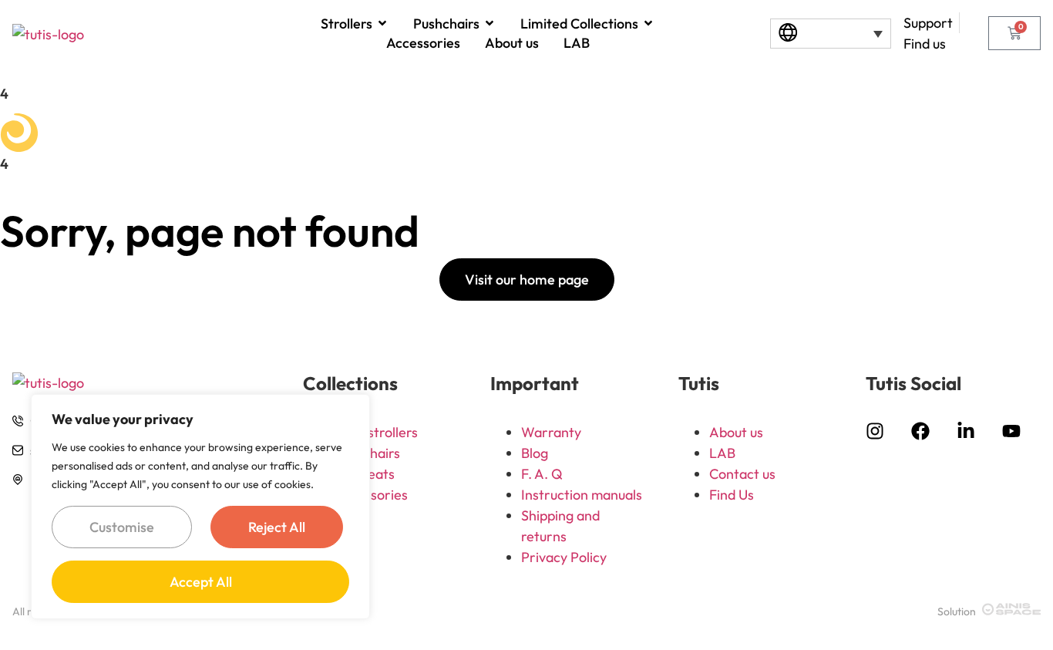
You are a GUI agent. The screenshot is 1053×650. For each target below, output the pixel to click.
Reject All (276, 527)
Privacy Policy (564, 557)
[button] (830, 34)
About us (736, 432)
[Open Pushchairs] (489, 23)
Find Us (731, 494)
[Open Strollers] (382, 23)
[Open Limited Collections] (648, 23)
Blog (534, 453)
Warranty (551, 432)
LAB (722, 453)
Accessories (371, 494)
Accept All (201, 582)
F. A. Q (542, 474)
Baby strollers (376, 432)
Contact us (742, 474)
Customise (121, 527)
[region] (200, 506)
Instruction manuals (581, 494)
